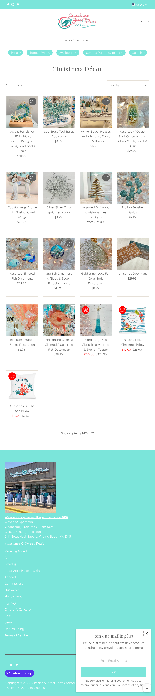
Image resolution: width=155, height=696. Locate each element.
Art (7, 557)
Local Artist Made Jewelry (23, 570)
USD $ (140, 4)
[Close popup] (146, 633)
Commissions (14, 583)
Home (67, 40)
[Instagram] (12, 4)
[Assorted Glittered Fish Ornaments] (22, 254)
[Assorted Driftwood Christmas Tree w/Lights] (96, 188)
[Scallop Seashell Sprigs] (133, 188)
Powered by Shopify (31, 688)
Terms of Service (16, 635)
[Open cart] (147, 21)
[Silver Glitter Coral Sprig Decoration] (59, 188)
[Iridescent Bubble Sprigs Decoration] (22, 320)
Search (9, 622)
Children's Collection (19, 609)
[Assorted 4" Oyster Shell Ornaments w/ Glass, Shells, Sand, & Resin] (133, 112)
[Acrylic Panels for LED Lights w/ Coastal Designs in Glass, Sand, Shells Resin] (22, 112)
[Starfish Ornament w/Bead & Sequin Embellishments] (59, 254)
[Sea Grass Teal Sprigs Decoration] (59, 112)
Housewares (13, 596)
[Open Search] (140, 21)
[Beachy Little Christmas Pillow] (133, 320)
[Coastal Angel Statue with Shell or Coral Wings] (22, 188)
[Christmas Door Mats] (133, 254)
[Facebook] (8, 4)
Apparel (10, 577)
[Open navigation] (23, 21)
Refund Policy (14, 629)
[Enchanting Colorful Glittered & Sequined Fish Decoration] (59, 320)
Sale (8, 616)
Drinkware (12, 590)
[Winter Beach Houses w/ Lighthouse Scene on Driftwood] (96, 112)
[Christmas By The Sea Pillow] (22, 386)
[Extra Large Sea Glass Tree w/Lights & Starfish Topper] (96, 320)
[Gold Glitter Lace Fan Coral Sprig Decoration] (96, 254)
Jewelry (10, 564)
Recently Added (16, 551)
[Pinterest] (18, 4)
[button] (15, 52)
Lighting (10, 603)
